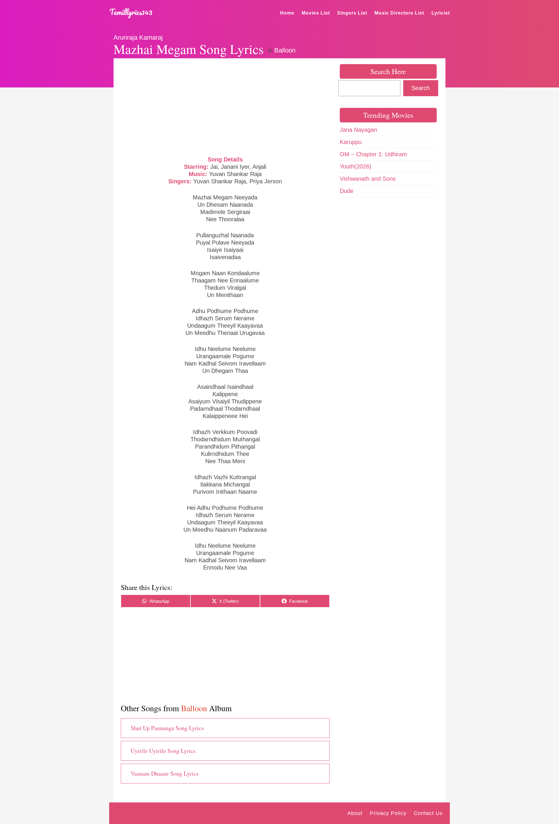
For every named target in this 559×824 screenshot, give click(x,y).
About (354, 813)
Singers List (352, 12)
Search (420, 88)
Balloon (285, 50)
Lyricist (440, 12)
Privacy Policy (388, 813)
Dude (346, 191)
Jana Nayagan (358, 130)
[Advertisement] (225, 106)
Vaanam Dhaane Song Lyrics (165, 773)
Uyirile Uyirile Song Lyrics (163, 751)
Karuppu (351, 142)
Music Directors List (399, 12)
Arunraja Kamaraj (138, 37)
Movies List (316, 12)
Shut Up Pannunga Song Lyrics (167, 728)
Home (287, 12)
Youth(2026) (355, 166)
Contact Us (428, 813)
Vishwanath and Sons (368, 178)
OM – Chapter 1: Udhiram (373, 154)
